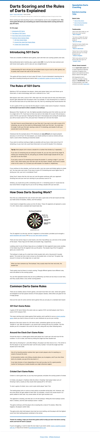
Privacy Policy (44, 437)
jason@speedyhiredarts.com (37, 427)
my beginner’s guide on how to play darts (49, 78)
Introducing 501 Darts (18, 31)
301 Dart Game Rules (20, 40)
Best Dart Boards (79, 24)
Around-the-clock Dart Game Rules (24, 42)
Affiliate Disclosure (54, 437)
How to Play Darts (18, 14)
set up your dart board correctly (38, 235)
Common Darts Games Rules (20, 38)
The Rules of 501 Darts (19, 33)
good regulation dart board (18, 235)
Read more (86, 84)
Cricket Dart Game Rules (21, 44)
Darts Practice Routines (80, 23)
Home (11, 14)
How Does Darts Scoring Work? (21, 35)
